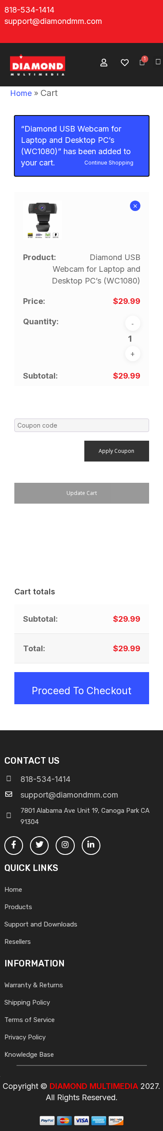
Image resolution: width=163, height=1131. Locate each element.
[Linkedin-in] (91, 845)
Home (21, 93)
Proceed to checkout (81, 690)
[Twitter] (39, 845)
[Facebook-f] (13, 845)
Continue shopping (108, 162)
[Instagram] (65, 845)
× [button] (135, 206)
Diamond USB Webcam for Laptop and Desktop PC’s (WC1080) (96, 269)
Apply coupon (116, 451)
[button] (158, 62)
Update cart (82, 493)
